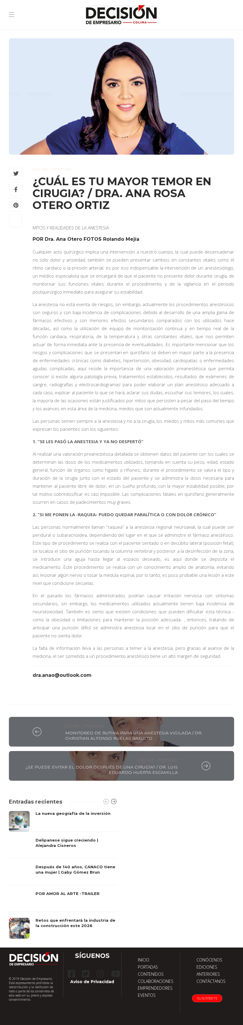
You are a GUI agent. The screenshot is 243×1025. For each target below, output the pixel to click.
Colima (41, 169)
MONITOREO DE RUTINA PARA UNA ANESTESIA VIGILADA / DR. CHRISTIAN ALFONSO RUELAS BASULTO (133, 735)
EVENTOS (147, 995)
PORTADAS (148, 967)
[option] (63, 875)
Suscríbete (207, 998)
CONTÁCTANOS (211, 981)
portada (62, 169)
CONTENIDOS (151, 974)
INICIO (143, 960)
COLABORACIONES (155, 981)
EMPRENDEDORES (155, 988)
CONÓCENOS (209, 960)
